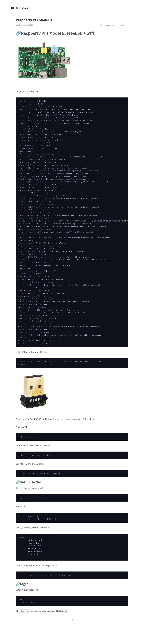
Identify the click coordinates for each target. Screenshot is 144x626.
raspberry (110, 25)
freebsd (120, 25)
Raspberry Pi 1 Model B (34, 20)
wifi (102, 25)
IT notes (22, 7)
